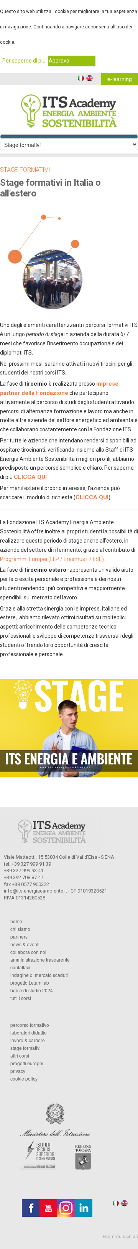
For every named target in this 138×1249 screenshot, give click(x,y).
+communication (120, 1236)
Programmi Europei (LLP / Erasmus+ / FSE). (52, 559)
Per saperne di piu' (24, 61)
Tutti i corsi (20, 998)
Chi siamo (20, 929)
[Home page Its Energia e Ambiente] (69, 106)
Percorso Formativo (29, 1025)
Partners (19, 937)
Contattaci (20, 967)
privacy (17, 1071)
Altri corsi (19, 1056)
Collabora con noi (28, 952)
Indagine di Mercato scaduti (39, 975)
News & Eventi (24, 944)
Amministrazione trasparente (40, 960)
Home (16, 921)
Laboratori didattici (29, 1033)
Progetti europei (26, 1063)
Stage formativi (25, 1048)
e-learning (119, 79)
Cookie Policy (24, 1079)
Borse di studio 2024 (31, 990)
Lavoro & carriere (27, 1040)
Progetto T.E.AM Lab (29, 983)
